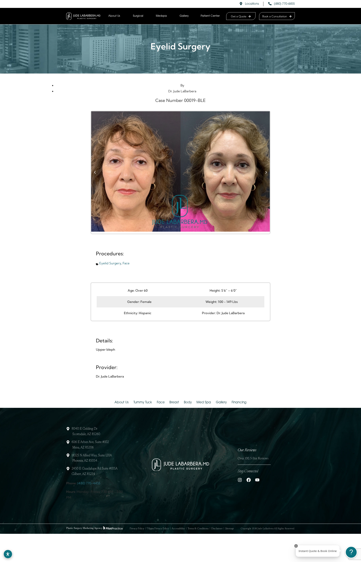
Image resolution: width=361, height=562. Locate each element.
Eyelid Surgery (110, 263)
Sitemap (229, 528)
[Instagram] (240, 480)
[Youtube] (257, 480)
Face (126, 263)
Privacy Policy (137, 528)
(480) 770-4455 (88, 483)
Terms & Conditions (198, 528)
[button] (95, 172)
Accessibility (178, 528)
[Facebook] (248, 480)
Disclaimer (216, 528)
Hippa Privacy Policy (158, 528)
